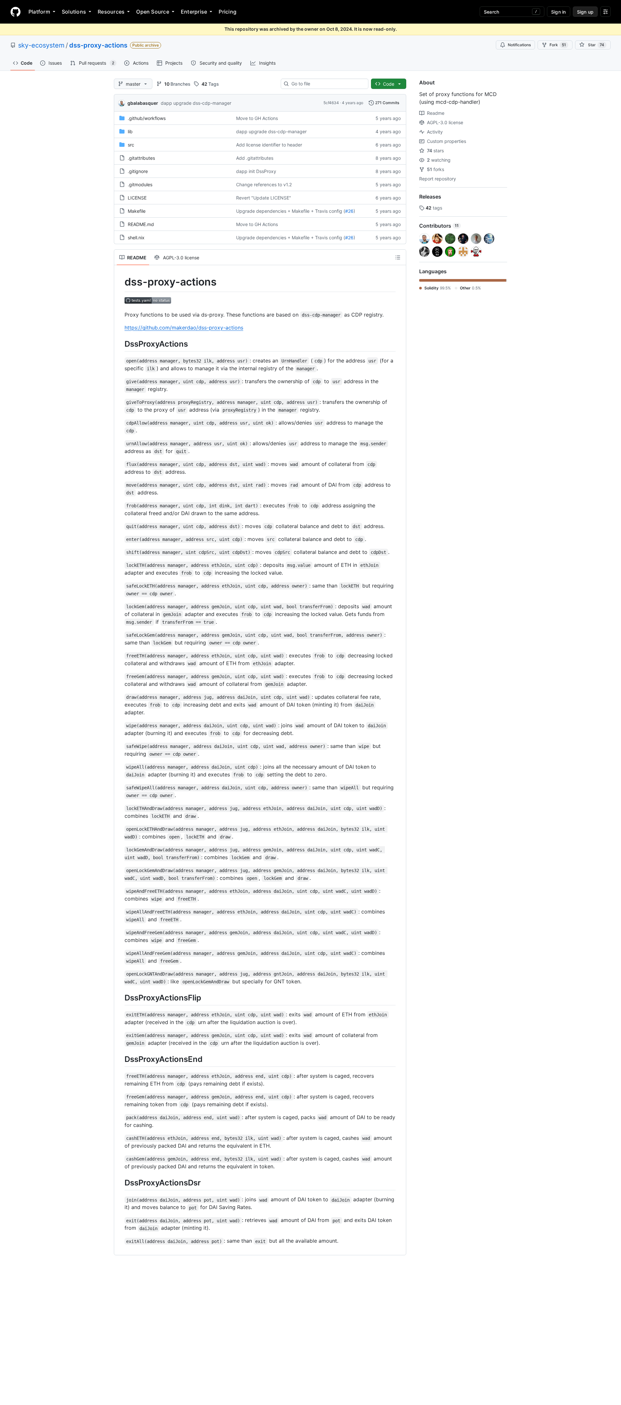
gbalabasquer (142, 103)
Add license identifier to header (269, 144)
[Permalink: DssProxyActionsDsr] (120, 1182)
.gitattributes (141, 158)
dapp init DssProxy (256, 171)
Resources (111, 11)
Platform (39, 11)
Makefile (137, 211)
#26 (349, 211)
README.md (141, 224)
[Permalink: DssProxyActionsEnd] (120, 1059)
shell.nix (136, 237)
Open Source (152, 11)
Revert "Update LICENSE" (263, 197)
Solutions (74, 11)
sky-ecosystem (41, 45)
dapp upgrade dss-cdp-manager (196, 103)
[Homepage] (15, 11)
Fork (558, 44)
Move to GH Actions (257, 118)
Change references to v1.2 (264, 184)
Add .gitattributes (254, 158)
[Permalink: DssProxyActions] (120, 343)
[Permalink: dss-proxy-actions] (120, 281)
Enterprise (194, 11)
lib (130, 131)
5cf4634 (331, 102)
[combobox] (327, 84)
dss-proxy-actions (98, 45)
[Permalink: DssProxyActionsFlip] (120, 997)
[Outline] (397, 257)
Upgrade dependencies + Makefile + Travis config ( (290, 211)
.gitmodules (140, 184)
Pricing (227, 11)
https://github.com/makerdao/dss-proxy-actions (184, 327)
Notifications (519, 44)
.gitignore (138, 171)
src (131, 144)
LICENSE (137, 197)
